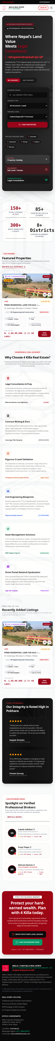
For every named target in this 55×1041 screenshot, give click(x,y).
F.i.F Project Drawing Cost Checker (14, 1010)
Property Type (12, 101)
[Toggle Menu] (51, 8)
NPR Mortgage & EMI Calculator (13, 1007)
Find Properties (29, 125)
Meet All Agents (14, 817)
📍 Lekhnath (11, 142)
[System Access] (52, 2)
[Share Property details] (45, 295)
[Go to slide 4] (29, 295)
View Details (44, 334)
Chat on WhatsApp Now (29, 942)
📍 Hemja (24, 142)
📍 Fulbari (35, 142)
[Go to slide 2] (26, 295)
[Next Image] (50, 286)
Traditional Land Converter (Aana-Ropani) (16, 1001)
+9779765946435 (44, 2)
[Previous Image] (5, 286)
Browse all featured (12, 267)
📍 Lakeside (32, 136)
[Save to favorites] (49, 295)
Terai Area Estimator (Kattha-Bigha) (14, 1004)
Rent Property (28, 80)
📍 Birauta (10, 147)
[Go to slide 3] (28, 295)
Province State (13, 112)
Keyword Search (13, 90)
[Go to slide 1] (25, 295)
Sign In (43, 8)
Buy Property (13, 80)
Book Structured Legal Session (29, 934)
